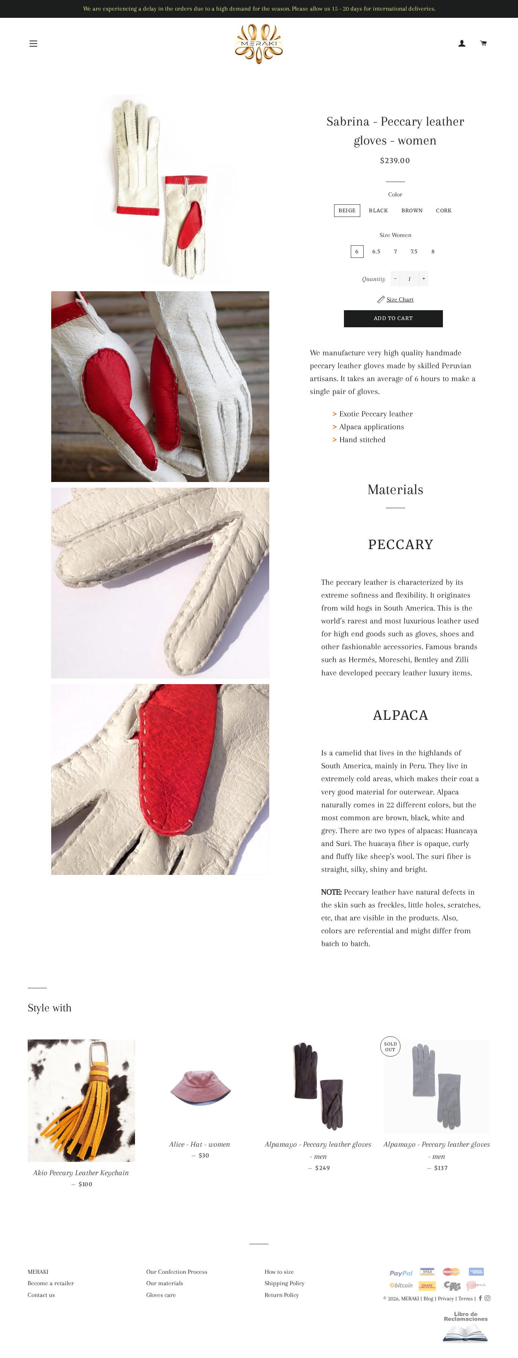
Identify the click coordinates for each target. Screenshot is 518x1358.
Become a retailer (51, 1283)
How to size (279, 1271)
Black (378, 210)
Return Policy (282, 1294)
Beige (347, 210)
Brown (412, 210)
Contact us (41, 1294)
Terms (465, 1298)
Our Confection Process (176, 1271)
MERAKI (38, 1271)
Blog (428, 1298)
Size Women (395, 235)
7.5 (414, 251)
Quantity (373, 279)
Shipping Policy (285, 1283)
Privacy (446, 1298)
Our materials (164, 1283)
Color (395, 194)
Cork (444, 210)
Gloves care (161, 1294)
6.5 (376, 251)
